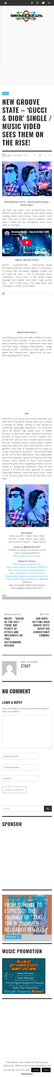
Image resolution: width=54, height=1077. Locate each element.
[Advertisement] (27, 53)
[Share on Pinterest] (50, 155)
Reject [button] (46, 1070)
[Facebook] (32, 3)
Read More (27, 1073)
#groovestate (27, 598)
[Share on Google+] (45, 155)
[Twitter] (43, 3)
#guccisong (45, 598)
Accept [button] (36, 1070)
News (5, 93)
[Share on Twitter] (40, 155)
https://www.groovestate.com (27, 564)
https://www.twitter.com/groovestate (27, 573)
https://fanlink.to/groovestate (27, 556)
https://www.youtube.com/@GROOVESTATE (27, 567)
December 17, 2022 (21, 155)
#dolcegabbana (15, 598)
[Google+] (37, 3)
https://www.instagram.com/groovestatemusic (27, 576)
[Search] (5, 3)
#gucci (37, 598)
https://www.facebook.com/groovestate (27, 570)
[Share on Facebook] (35, 155)
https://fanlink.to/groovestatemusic (22, 579)
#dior (5, 598)
